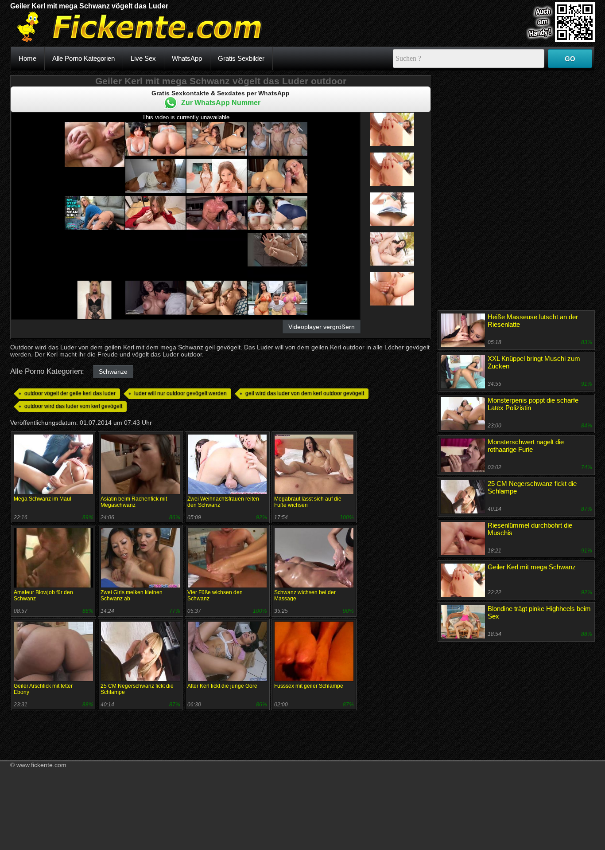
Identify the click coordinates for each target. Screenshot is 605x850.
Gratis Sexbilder (241, 58)
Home (27, 58)
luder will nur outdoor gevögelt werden (180, 393)
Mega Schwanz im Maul (42, 499)
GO (570, 59)
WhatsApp (187, 58)
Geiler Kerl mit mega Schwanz (532, 567)
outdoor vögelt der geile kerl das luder (70, 393)
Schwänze (113, 371)
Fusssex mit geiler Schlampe (308, 686)
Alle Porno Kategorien (83, 58)
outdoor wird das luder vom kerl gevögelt (73, 406)
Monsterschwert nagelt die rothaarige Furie (526, 445)
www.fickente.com (41, 764)
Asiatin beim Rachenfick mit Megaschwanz (134, 502)
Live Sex (143, 58)
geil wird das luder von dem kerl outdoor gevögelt (304, 393)
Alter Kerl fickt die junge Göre (222, 686)
